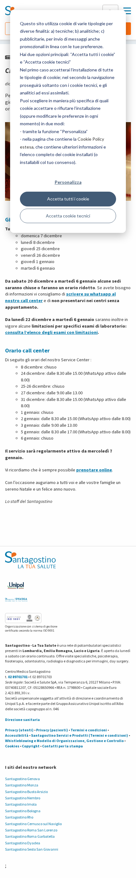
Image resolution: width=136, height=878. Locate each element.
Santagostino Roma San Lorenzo (31, 830)
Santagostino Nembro (22, 798)
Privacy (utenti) (19, 730)
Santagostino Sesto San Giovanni (31, 849)
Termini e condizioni (89, 730)
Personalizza (68, 182)
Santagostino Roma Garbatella (30, 836)
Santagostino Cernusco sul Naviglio (33, 823)
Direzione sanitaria (22, 719)
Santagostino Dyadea (22, 843)
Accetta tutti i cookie (68, 198)
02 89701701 (18, 676)
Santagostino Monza (21, 785)
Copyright (31, 746)
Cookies (12, 746)
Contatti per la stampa (62, 746)
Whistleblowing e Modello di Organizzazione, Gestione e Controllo (64, 740)
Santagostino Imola (21, 804)
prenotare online (94, 470)
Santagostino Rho (19, 817)
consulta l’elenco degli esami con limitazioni (51, 332)
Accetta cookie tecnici (68, 215)
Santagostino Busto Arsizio (26, 791)
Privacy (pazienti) (52, 730)
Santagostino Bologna (22, 810)
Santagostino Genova (22, 778)
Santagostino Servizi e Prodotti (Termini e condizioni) (79, 735)
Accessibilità (16, 735)
